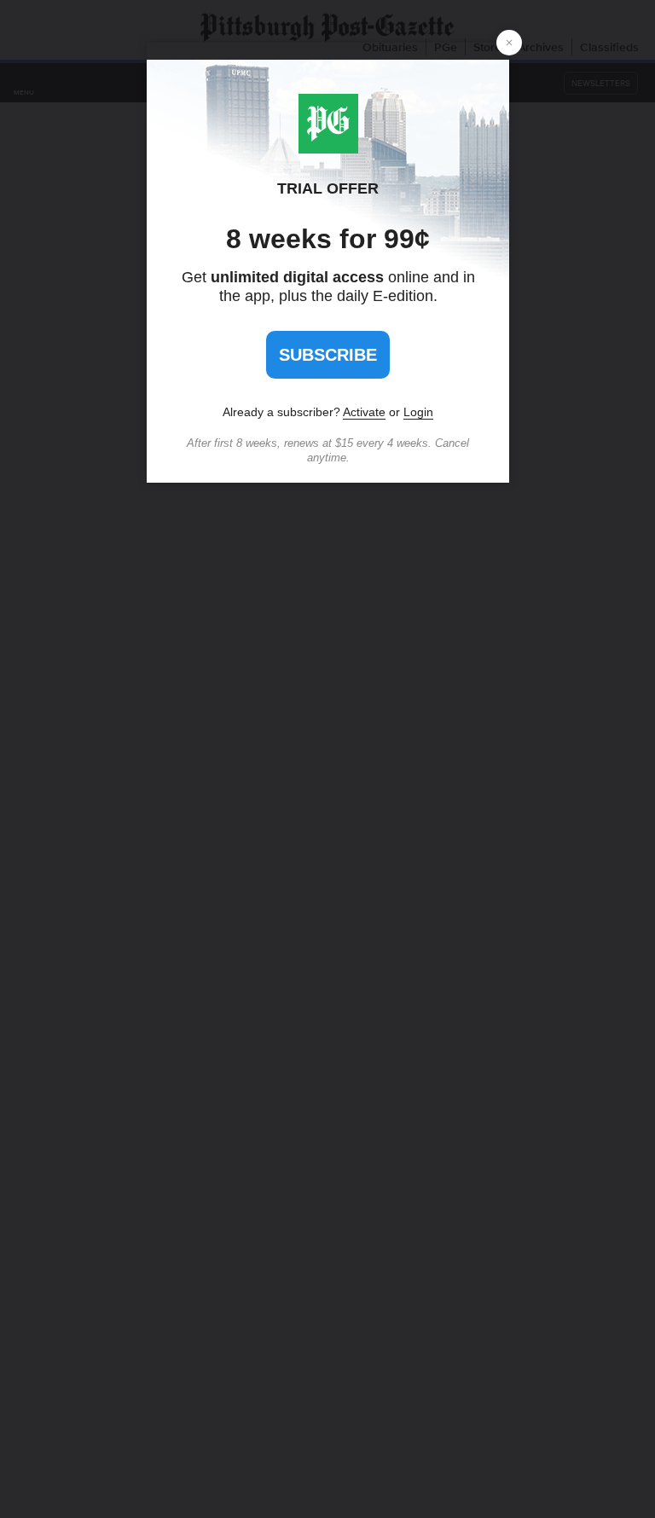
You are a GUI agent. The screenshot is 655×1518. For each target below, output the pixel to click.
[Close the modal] (509, 42)
